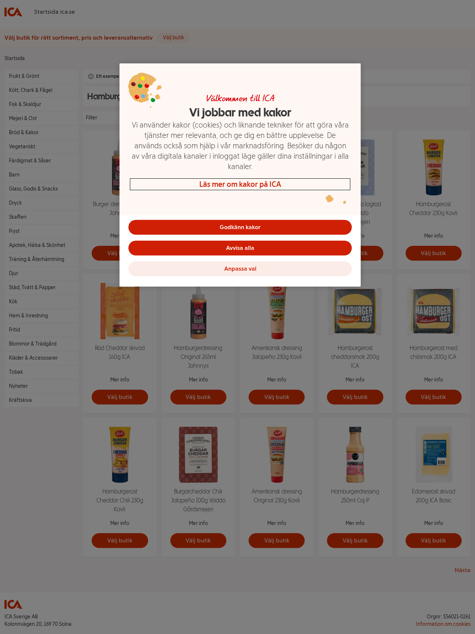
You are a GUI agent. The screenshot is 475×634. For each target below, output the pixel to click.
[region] (240, 175)
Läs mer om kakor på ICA (240, 184)
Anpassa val (240, 268)
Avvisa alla (240, 247)
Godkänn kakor (240, 227)
